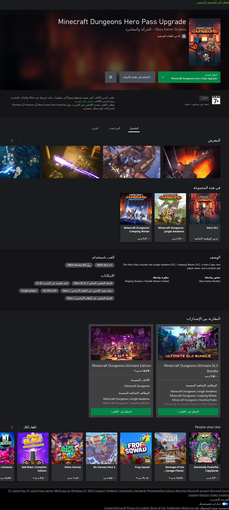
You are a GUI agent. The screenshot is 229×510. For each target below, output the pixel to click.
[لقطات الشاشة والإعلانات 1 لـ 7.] (191, 162)
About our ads (190, 508)
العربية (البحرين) (219, 499)
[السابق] (19, 140)
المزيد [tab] (95, 128)
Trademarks (174, 508)
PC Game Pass (17, 490)
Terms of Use (158, 508)
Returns (204, 495)
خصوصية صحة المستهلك (214, 508)
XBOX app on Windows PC (70, 490)
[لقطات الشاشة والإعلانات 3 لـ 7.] (71, 162)
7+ (206, 98)
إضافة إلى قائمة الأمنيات (135, 77)
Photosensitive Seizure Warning (166, 490)
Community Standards (132, 490)
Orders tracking (219, 495)
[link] (204, 217)
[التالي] (12, 140)
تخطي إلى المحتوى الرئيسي (212, 2)
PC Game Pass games (40, 490)
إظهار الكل (30, 427)
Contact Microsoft (115, 508)
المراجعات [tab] (114, 128)
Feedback (112, 490)
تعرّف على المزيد (84, 101)
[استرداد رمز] (110, 77)
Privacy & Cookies (138, 508)
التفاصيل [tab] (134, 128)
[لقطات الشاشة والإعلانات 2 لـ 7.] (131, 162)
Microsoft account (198, 490)
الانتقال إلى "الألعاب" (188, 411)
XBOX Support (96, 490)
